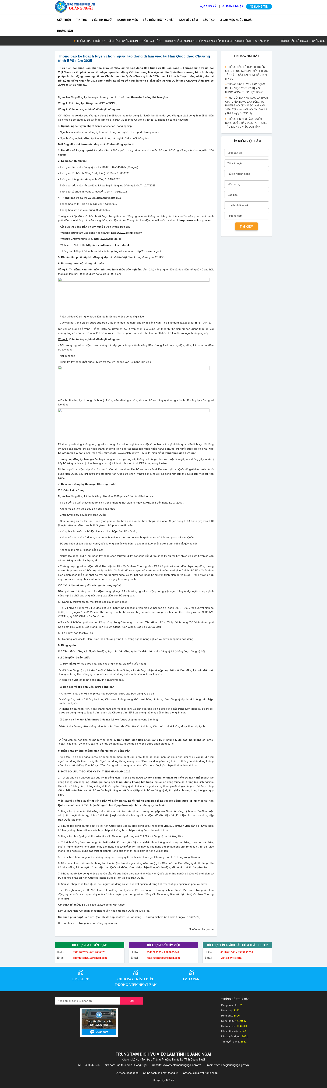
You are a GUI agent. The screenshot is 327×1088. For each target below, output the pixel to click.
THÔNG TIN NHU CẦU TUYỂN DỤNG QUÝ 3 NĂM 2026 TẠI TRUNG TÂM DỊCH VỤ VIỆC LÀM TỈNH (246, 112)
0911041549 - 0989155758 (236, 952)
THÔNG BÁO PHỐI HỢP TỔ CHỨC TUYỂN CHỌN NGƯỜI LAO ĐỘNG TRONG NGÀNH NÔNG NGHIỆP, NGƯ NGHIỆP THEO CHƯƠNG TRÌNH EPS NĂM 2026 (153, 40)
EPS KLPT (80, 979)
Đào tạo (209, 20)
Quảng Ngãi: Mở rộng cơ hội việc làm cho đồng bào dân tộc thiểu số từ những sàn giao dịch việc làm (245, 126)
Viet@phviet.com (231, 957)
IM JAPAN (191, 979)
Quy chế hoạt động (127, 1072)
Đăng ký (209, 6)
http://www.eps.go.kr (149, 251)
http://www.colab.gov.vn (195, 220)
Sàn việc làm (188, 20)
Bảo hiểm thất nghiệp (158, 20)
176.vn (170, 1080)
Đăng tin (260, 6)
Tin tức (81, 20)
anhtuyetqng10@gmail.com (90, 957)
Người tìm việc (127, 20)
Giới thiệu (64, 20)
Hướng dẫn (65, 31)
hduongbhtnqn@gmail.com (163, 957)
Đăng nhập (234, 6)
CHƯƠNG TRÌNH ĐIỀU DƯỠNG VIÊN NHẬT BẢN (135, 982)
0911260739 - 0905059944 (163, 952)
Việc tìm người (102, 20)
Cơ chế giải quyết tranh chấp (200, 1072)
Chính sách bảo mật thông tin (160, 1072)
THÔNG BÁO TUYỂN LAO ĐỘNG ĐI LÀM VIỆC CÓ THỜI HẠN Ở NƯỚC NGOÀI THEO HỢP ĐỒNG (245, 78)
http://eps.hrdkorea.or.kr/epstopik (108, 245)
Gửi (131, 1001)
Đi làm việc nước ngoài (236, 20)
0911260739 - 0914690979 (89, 952)
